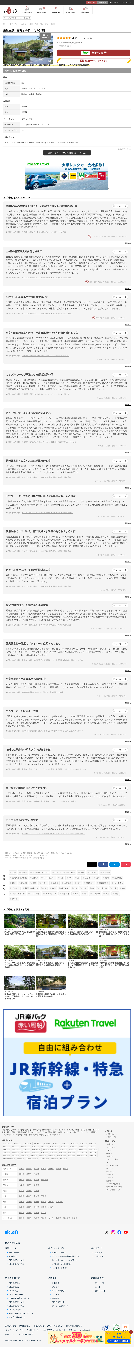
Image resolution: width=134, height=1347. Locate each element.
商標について (10, 1334)
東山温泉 (83, 1143)
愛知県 (36, 1196)
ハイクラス (118, 883)
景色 (117, 894)
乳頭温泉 (56, 1143)
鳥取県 (21, 1207)
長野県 (29, 1185)
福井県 (36, 1191)
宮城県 (43, 1169)
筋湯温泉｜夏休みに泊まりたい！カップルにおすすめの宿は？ (45, 356)
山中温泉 (72, 1150)
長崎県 (36, 1218)
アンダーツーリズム (40, 872)
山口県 (51, 1207)
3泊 (85, 894)
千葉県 (29, 1180)
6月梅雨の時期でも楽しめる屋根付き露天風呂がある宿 (42, 692)
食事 (34, 883)
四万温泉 (44, 1146)
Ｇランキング (111, 1147)
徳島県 (21, 1213)
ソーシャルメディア (60, 1306)
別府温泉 (33, 1156)
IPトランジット (15, 1309)
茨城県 (36, 1174)
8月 (70, 878)
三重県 (43, 1196)
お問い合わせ (10, 1325)
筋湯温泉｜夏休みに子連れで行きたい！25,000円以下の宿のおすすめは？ (50, 442)
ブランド (55, 1287)
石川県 (29, 1191)
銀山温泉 (6, 1146)
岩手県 (36, 1169)
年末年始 (103, 888)
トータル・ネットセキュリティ (65, 1260)
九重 (82, 872)
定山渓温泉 (7, 1143)
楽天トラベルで (67, 153)
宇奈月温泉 (93, 1150)
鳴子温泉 (65, 1143)
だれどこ (109, 1150)
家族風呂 (118, 878)
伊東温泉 (26, 1150)
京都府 (29, 1202)
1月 (75, 888)
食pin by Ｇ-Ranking (114, 1187)
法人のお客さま (12, 1278)
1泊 (123, 888)
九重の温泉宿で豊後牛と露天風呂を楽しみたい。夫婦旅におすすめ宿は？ (50, 801)
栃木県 (21, 1174)
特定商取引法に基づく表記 (54, 1330)
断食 (77, 894)
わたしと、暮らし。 (114, 1159)
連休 (98, 878)
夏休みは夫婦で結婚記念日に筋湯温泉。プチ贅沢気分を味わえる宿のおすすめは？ (53, 660)
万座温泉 (35, 1146)
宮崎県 (58, 1218)
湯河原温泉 (16, 1150)
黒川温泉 (42, 1156)
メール (97, 1287)
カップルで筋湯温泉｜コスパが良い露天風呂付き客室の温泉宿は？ (47, 278)
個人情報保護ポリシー (75, 1325)
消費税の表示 (24, 1325)
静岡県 (21, 1196)
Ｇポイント (110, 1144)
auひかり (13, 1256)
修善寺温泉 (36, 1150)
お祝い (44, 883)
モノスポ (109, 1169)
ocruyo (108, 1153)
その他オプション (59, 1267)
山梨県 (21, 1185)
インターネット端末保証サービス (65, 1256)
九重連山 (93, 872)
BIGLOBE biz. (15, 1283)
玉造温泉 (6, 1156)
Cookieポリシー (33, 1330)
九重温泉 (96, 894)
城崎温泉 (35, 1153)
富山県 (21, 1191)
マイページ (116, 2)
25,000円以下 (49, 878)
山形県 (58, 1169)
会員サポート (100, 1290)
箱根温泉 (93, 1156)
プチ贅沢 (15, 888)
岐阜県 (29, 1196)
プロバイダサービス (17, 1294)
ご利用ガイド (111, 1137)
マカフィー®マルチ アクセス (21, 1313)
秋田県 (51, 1169)
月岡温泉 (91, 1146)
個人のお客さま (12, 1242)
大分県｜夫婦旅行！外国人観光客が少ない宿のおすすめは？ (45, 232)
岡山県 (36, 1207)
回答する (91, 2)
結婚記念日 (103, 883)
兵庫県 (43, 1202)
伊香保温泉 (25, 1146)
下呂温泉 (6, 1153)
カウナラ (109, 1175)
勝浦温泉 (62, 1153)
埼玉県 (21, 1180)
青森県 (29, 1169)
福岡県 (21, 1218)
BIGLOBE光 (14, 1252)
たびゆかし (110, 1181)
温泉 (107, 878)
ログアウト (126, 2)
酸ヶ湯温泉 (61, 1156)
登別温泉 (17, 1143)
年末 (114, 888)
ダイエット (35, 894)
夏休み (35, 878)
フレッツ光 (13, 1290)
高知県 (43, 1213)
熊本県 (43, 1218)
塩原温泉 (64, 1146)
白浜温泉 (53, 1153)
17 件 (89, 38)
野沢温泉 (73, 1146)
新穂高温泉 (25, 1153)
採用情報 (55, 1298)
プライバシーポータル (14, 1330)
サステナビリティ (59, 1290)
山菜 (107, 894)
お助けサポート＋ (59, 1252)
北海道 (21, 1169)
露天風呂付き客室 (19, 878)
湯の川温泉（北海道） (42, 1143)
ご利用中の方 (97, 1278)
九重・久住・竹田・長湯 (65, 872)
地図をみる (63, 46)
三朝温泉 (93, 1153)
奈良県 (51, 1202)
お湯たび (109, 1156)
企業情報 (52, 1278)
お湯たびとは (111, 1134)
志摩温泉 (20, 1159)
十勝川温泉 (27, 1143)
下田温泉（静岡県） (50, 1150)
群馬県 (29, 1174)
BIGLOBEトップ (26, 1334)
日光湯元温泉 (82, 1156)
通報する (128, 243)
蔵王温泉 (92, 1143)
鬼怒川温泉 (54, 1146)
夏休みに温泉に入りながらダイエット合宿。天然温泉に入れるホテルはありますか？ (54, 769)
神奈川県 (44, 1180)
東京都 (36, 1180)
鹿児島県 (66, 1218)
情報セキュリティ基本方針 (80, 1330)
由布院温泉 (44, 1159)
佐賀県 (29, 1218)
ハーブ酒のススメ (113, 1190)
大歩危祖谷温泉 (32, 1159)
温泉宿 (55, 883)
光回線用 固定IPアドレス (19, 1298)
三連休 (87, 878)
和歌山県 (59, 1202)
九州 (14, 872)
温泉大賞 (98, 1252)
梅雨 (54, 888)
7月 (61, 878)
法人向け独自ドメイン (18, 1317)
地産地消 (67, 883)
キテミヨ (109, 1162)
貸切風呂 (90, 883)
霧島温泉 (51, 1156)
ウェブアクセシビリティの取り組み (48, 1325)
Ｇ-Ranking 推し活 (113, 1184)
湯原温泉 (24, 1156)
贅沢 (14, 883)
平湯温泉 (15, 1153)
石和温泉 (6, 1150)
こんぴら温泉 (82, 1153)
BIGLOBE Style (58, 1302)
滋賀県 (21, 1202)
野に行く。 (110, 1172)
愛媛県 (36, 1213)
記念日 (24, 883)
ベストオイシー (112, 1165)
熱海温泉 (54, 1159)
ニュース (55, 1294)
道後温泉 (71, 1153)
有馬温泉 (44, 1153)
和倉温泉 (63, 1150)
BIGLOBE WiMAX (16, 1264)
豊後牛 (15, 899)
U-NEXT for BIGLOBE (61, 1264)
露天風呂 (65, 888)
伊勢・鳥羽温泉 (9, 1159)
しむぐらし (99, 1256)
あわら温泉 (82, 1150)
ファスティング (18, 894)
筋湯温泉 (106, 872)
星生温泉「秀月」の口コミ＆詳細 (24, 30)
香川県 (29, 1213)
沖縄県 (74, 1218)
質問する (102, 2)
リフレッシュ (50, 894)
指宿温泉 (63, 1159)
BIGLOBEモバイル (16, 1260)
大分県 (24, 872)
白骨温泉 (82, 1146)
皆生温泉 (15, 1156)
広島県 (43, 1207)
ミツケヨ (109, 1178)
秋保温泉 (74, 1143)
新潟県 (36, 1185)
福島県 (65, 1169)
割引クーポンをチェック (96, 61)
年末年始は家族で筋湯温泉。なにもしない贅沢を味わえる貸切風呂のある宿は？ (52, 731)
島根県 (29, 1207)
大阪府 (36, 1202)
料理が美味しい (31, 888)
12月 (85, 888)
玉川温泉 (71, 1156)
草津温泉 (15, 1146)
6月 (44, 888)
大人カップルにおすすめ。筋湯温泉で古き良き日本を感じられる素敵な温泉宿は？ (53, 834)
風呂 (79, 883)
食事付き (65, 894)
